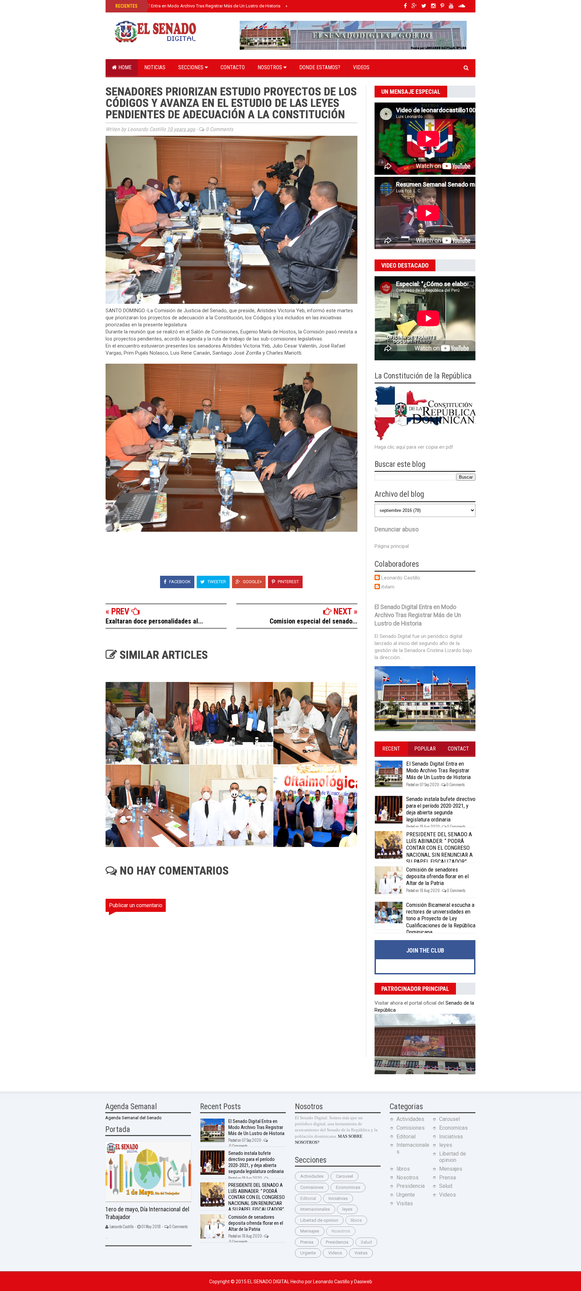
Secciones (191, 67)
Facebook (179, 581)
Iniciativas (338, 1198)
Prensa (306, 1242)
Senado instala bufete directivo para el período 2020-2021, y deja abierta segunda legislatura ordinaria (440, 809)
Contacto (233, 67)
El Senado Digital (268, 1281)
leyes (347, 1209)
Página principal (392, 546)
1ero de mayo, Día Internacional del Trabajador (147, 1213)
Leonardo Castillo (400, 578)
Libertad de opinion (319, 1220)
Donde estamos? (319, 67)
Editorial (308, 1198)
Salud (366, 1242)
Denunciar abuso (397, 529)
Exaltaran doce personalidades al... (154, 621)
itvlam (387, 587)
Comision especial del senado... (313, 621)
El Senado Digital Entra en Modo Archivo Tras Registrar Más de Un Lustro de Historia (197, 5)
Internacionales (315, 1209)
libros (356, 1220)
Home (124, 67)
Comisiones (311, 1187)
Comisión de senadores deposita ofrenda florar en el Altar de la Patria (437, 876)
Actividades (311, 1176)
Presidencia (337, 1242)
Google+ (252, 581)
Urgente (308, 1252)
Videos (361, 67)
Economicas (348, 1187)
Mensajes (309, 1231)
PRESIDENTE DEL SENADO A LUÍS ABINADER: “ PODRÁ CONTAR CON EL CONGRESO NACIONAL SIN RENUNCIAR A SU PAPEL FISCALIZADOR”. (439, 848)
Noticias (154, 67)
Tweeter (216, 581)
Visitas (360, 1252)
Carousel (344, 1176)
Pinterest (288, 581)
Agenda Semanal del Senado (133, 1117)
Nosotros (270, 67)
